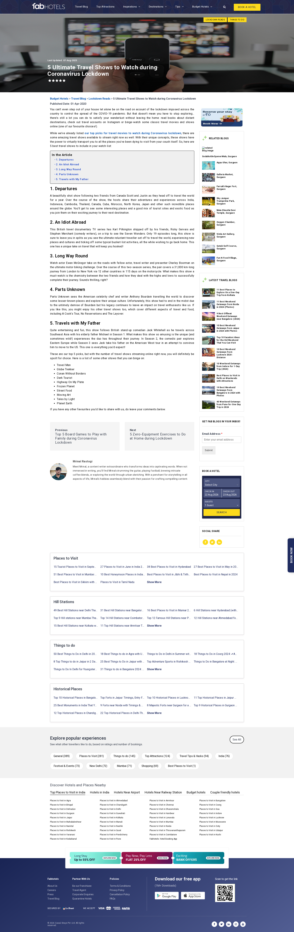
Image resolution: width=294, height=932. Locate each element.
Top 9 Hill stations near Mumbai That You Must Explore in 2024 (76, 618)
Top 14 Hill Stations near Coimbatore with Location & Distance (122, 618)
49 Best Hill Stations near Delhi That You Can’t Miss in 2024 (76, 610)
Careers (51, 890)
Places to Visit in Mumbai (161, 822)
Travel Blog (81, 6)
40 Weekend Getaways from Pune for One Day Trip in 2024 (229, 404)
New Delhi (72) (98, 766)
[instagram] (236, 924)
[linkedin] (219, 542)
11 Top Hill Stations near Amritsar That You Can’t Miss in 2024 (122, 625)
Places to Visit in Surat (110, 830)
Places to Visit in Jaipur (61, 817)
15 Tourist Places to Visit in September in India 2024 (76, 566)
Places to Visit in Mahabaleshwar (65, 822)
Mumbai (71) (124, 766)
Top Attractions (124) (157, 756)
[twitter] (212, 542)
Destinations (156, 6)
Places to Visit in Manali (111, 822)
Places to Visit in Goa (209, 809)
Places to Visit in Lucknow (211, 817)
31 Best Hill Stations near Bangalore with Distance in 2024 (122, 610)
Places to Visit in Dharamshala (164, 809)
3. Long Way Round (68, 169)
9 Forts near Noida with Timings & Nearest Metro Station (122, 705)
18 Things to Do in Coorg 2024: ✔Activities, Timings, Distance (216, 654)
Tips (177, 6)
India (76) (224, 756)
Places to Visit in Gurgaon (62, 813)
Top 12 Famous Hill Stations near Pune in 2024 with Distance (169, 618)
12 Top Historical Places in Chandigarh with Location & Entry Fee (76, 713)
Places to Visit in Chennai (162, 805)
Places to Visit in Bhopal (61, 805)
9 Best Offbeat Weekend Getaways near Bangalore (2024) (228, 316)
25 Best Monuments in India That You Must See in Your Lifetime (76, 705)
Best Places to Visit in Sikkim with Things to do (76, 582)
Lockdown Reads (215, 20)
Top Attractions (105, 6)
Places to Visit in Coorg (210, 805)
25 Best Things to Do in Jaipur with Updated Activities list (122, 661)
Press (50, 894)
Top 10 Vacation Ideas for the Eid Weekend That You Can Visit (228, 340)
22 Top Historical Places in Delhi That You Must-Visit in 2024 (122, 713)
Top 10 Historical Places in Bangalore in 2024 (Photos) (76, 697)
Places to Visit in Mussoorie (212, 822)
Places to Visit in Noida (160, 826)
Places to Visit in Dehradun (63, 809)
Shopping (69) (150, 766)
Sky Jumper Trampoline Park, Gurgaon (226, 201)
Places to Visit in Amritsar (162, 800)
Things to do (237, 20)
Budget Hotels (200, 6)
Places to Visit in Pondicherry (113, 834)
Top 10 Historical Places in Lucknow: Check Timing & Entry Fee (169, 697)
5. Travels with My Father (72, 179)
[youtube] (243, 924)
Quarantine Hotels (82, 898)
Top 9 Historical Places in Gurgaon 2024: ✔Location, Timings (216, 705)
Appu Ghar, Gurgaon (227, 162)
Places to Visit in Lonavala (162, 817)
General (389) (62, 756)
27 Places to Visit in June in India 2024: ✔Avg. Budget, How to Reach (122, 566)
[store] (193, 895)
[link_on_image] (208, 151)
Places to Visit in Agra (60, 800)
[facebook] (205, 542)
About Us (52, 886)
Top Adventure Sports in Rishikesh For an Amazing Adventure (169, 661)
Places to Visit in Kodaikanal (63, 839)
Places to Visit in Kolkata (111, 817)
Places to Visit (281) (91, 756)
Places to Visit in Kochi (210, 834)
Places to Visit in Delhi (110, 809)
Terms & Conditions (120, 886)
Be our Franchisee (82, 886)
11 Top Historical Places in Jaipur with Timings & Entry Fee (216, 697)
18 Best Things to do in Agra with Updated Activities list (122, 654)
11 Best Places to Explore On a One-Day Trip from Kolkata (228, 292)
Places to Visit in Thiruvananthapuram (167, 830)
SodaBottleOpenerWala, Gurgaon (219, 156)
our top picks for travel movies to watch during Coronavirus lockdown (133, 133)
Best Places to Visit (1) (182, 766)
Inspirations (130, 6)
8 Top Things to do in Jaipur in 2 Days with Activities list (76, 661)
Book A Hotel (247, 7)
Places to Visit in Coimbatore (163, 834)
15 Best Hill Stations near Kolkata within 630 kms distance (76, 625)
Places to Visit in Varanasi (62, 834)
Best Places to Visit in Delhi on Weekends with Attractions (228, 378)
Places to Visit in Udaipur (211, 830)
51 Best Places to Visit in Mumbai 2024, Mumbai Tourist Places (76, 574)
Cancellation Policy (120, 894)
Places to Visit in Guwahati (112, 813)
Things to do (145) (124, 756)
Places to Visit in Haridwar (162, 813)
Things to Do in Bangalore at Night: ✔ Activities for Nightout (216, 661)
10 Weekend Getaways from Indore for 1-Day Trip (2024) (229, 366)
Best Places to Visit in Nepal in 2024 (216, 574)
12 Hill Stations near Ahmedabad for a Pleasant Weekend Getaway (216, 618)
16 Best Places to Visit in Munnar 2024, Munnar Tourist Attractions (169, 610)
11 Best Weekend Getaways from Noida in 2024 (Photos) (228, 304)
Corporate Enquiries (83, 894)
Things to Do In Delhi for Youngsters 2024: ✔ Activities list (76, 669)
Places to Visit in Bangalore (212, 800)
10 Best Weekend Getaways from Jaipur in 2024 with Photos (228, 328)
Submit (209, 450)
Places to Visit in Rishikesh (63, 830)
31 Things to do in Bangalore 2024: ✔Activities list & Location (122, 669)
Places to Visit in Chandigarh (113, 805)
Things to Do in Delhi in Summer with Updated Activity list (169, 654)
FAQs (112, 898)
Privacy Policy (117, 890)
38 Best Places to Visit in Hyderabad (169, 566)
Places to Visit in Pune (110, 839)
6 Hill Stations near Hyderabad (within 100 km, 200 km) (216, 610)
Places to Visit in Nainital (62, 826)
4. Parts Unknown (67, 174)
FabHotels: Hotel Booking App (163, 839)
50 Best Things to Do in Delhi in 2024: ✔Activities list (76, 654)
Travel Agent (79, 890)
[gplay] (167, 895)
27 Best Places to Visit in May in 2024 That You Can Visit (216, 566)
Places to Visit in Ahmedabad (114, 800)
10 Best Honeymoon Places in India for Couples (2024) (122, 574)
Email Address (212, 433)
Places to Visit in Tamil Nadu (117, 582)
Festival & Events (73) (67, 766)
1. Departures (65, 159)
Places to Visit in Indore (210, 813)
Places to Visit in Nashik (111, 826)
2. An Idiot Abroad (67, 164)
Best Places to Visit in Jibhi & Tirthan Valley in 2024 (169, 574)
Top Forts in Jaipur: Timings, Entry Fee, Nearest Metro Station (122, 697)
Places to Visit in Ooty (209, 826)
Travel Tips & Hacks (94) (194, 756)
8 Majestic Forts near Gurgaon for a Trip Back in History (169, 705)
